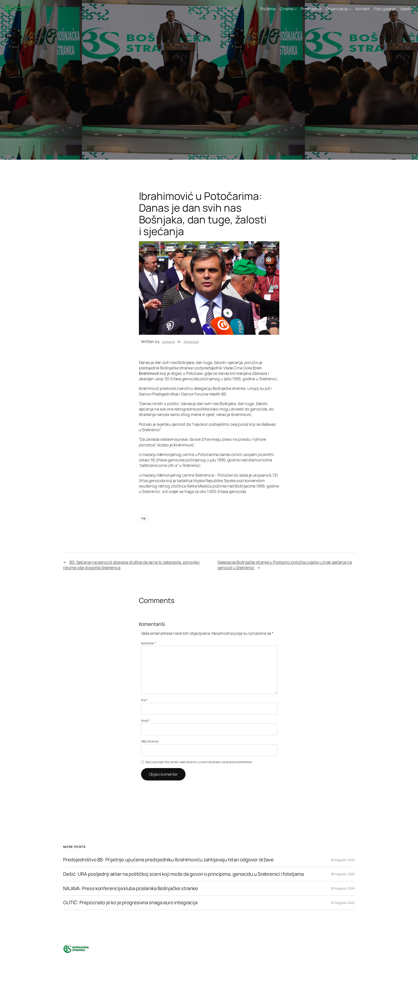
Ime (144, 700)
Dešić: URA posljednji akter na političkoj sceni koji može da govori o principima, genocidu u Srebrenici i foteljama (183, 874)
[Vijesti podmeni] (412, 9)
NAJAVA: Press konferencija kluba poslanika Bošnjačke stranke (130, 888)
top (143, 518)
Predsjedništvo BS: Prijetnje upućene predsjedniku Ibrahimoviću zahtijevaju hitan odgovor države (168, 859)
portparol (168, 342)
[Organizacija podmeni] (350, 9)
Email (145, 720)
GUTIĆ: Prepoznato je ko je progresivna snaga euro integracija (130, 902)
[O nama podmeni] (295, 9)
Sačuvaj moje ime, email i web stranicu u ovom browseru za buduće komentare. (198, 762)
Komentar (148, 643)
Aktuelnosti (191, 342)
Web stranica (150, 741)
